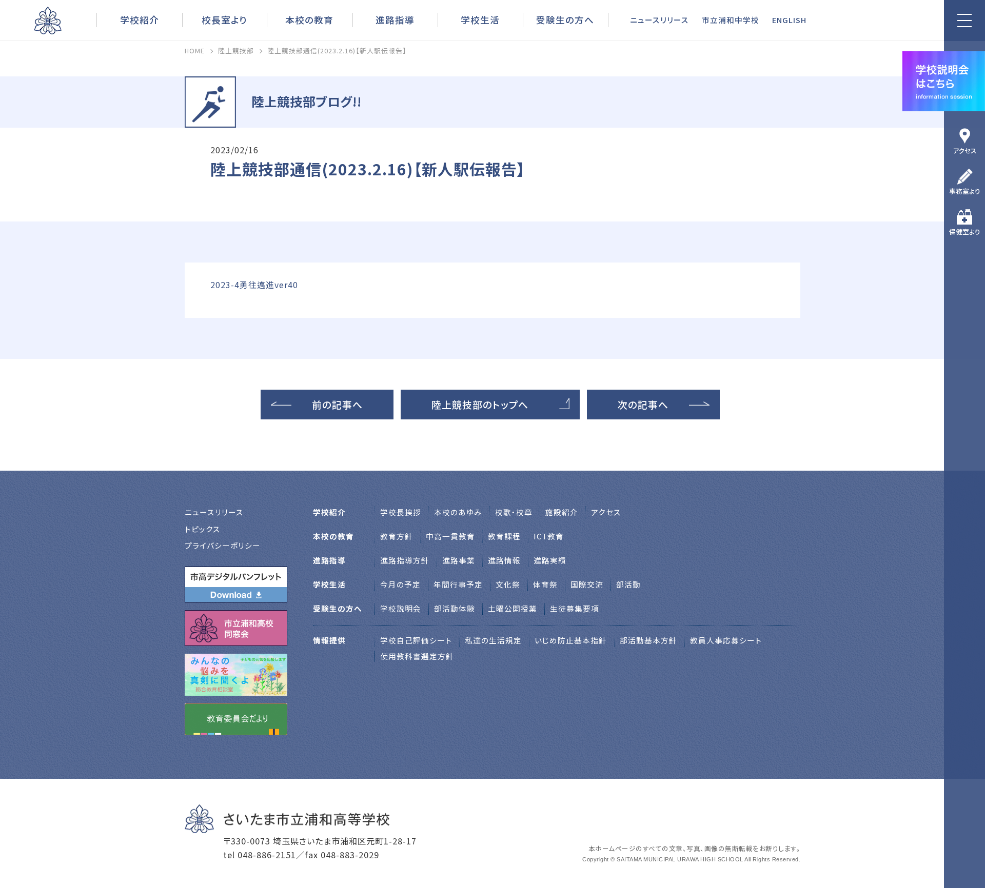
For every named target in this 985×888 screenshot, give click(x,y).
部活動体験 (454, 608)
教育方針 (396, 536)
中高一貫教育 (450, 536)
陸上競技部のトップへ (479, 404)
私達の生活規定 (493, 640)
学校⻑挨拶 (400, 512)
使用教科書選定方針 (417, 656)
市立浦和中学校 (730, 19)
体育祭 (545, 584)
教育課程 (504, 536)
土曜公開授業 (512, 608)
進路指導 (395, 19)
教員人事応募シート (726, 640)
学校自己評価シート (416, 640)
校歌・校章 (514, 512)
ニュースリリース (659, 19)
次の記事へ (643, 404)
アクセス (965, 150)
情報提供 (329, 640)
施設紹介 (561, 512)
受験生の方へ (565, 19)
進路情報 (504, 560)
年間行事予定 (458, 584)
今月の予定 (400, 584)
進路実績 (550, 560)
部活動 (628, 584)
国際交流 (586, 584)
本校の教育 (309, 19)
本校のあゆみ (458, 512)
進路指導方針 (404, 560)
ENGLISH (789, 19)
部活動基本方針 (648, 640)
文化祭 (508, 584)
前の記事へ (337, 404)
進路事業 (458, 560)
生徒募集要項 (574, 608)
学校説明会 (400, 608)
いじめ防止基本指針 (571, 640)
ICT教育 (549, 536)
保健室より (964, 231)
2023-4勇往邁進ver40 (254, 285)
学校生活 (480, 19)
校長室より (224, 19)
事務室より (964, 191)
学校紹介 (139, 19)
